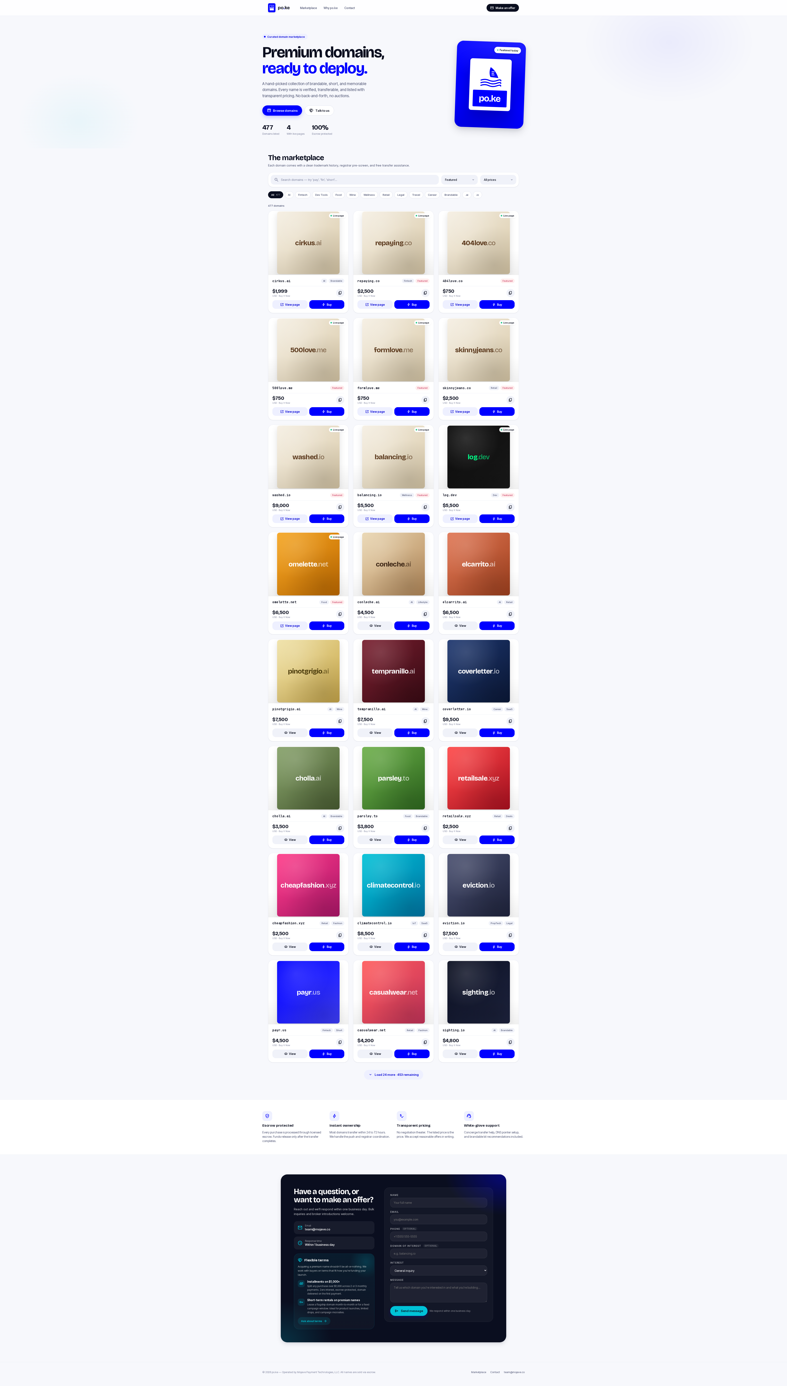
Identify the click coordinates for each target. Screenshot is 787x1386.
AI (289, 194)
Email (394, 1211)
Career (432, 194)
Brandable (451, 194)
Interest (397, 1262)
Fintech (302, 194)
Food (338, 194)
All (275, 194)
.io (477, 194)
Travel (416, 194)
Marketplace (308, 8)
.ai (466, 194)
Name (394, 1195)
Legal (400, 194)
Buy (327, 304)
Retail (386, 194)
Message (397, 1279)
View (375, 625)
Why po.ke (331, 8)
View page (290, 304)
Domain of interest (413, 1245)
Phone (403, 1228)
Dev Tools (321, 194)
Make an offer (502, 8)
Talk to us (319, 110)
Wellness (369, 194)
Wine (352, 194)
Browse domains (282, 110)
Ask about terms (314, 1321)
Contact (349, 8)
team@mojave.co (514, 1372)
